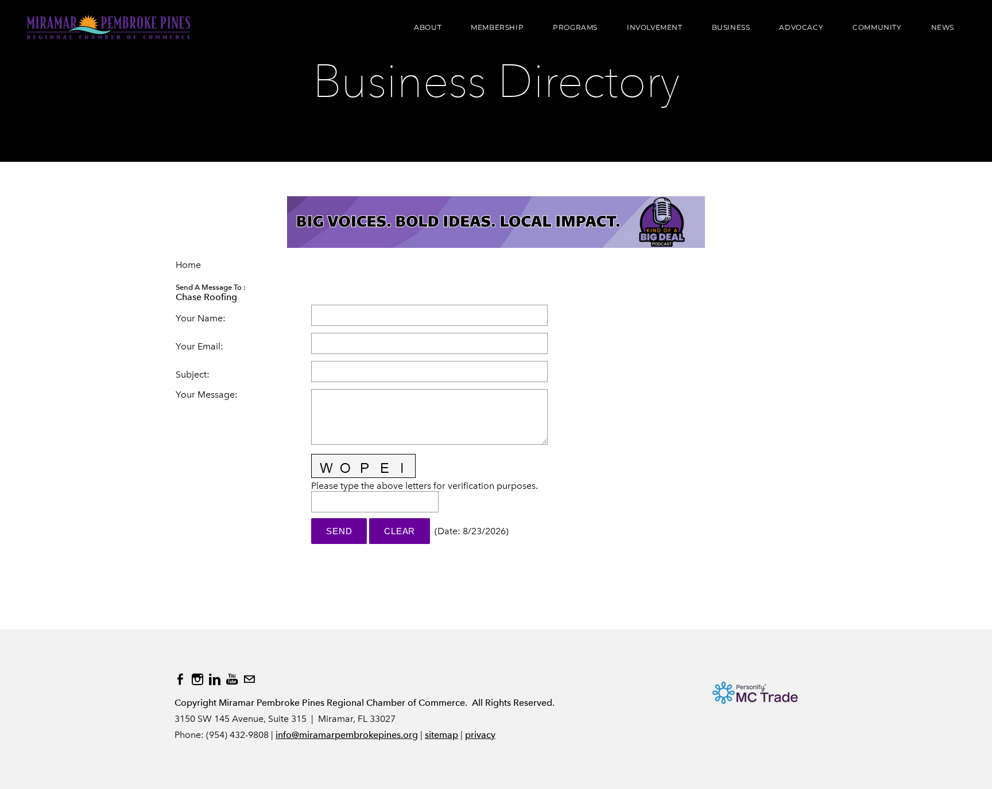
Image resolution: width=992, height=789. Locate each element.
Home (188, 264)
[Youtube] (232, 679)
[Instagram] (197, 679)
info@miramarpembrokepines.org (347, 734)
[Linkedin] (214, 679)
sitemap (441, 734)
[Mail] (249, 679)
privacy (480, 734)
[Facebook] (180, 679)
